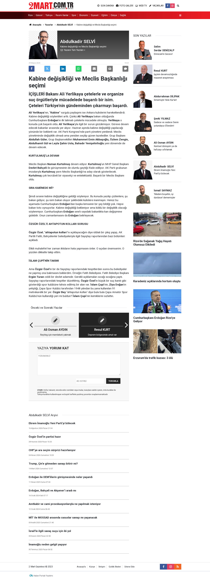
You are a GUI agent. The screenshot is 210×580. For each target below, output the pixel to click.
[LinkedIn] (63, 69)
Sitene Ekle (129, 567)
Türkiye (49, 15)
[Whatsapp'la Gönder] (78, 69)
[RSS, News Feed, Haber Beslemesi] (177, 567)
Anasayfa (36, 25)
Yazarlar (49, 25)
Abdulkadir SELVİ (65, 25)
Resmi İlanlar (62, 15)
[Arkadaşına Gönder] (94, 69)
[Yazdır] (110, 69)
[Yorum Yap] (125, 69)
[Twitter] (47, 69)
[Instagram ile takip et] (172, 5)
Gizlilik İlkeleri (115, 567)
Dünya (114, 15)
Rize (30, 15)
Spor (74, 15)
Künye (92, 567)
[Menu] (180, 15)
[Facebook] (31, 69)
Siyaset (94, 15)
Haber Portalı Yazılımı (43, 576)
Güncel (39, 15)
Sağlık (123, 15)
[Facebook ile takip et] (167, 5)
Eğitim (104, 15)
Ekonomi (83, 15)
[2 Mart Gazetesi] (51, 5)
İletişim (102, 567)
